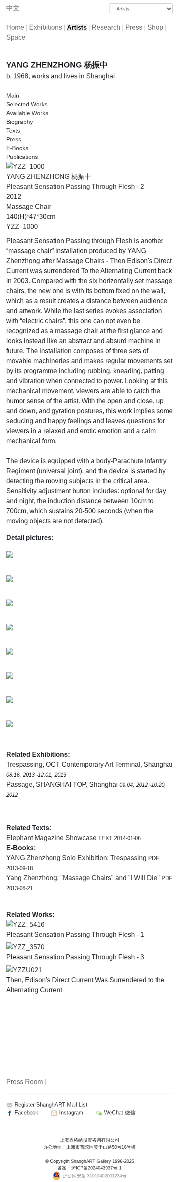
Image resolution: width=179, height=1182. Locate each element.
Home (15, 27)
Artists (77, 27)
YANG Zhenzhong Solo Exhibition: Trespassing (77, 857)
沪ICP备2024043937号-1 (96, 1167)
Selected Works (26, 104)
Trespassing (24, 764)
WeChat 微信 (119, 1112)
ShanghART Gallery (91, 1161)
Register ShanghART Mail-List (51, 1105)
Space (15, 37)
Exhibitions (45, 27)
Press (133, 27)
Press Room (24, 1081)
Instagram (70, 1112)
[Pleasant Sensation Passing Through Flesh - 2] (25, 166)
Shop (155, 27)
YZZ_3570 (29, 947)
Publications (22, 156)
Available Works (27, 113)
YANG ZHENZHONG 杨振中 (48, 176)
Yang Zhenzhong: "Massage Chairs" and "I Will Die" (84, 877)
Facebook (25, 1112)
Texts (13, 130)
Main (12, 95)
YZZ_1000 (22, 226)
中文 (13, 8)
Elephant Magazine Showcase (52, 837)
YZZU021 (27, 970)
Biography (19, 121)
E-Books (17, 148)
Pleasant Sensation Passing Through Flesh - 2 (75, 186)
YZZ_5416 (29, 924)
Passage (19, 784)
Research (106, 27)
